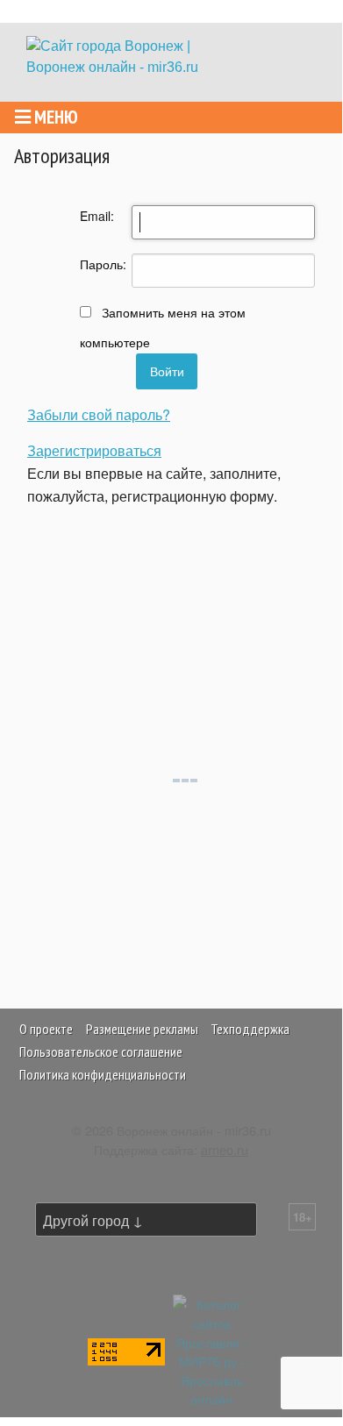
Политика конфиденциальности (102, 1074)
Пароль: (93, 264)
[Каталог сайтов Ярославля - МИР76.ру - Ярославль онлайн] (211, 1349)
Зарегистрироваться (94, 450)
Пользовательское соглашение (100, 1051)
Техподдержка (250, 1028)
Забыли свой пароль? (98, 414)
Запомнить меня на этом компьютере (163, 327)
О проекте (46, 1028)
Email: (93, 216)
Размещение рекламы (142, 1028)
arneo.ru (224, 1149)
